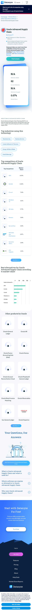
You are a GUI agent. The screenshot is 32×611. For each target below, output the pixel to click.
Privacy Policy (18, 601)
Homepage (4, 17)
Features (16, 560)
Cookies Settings (16, 608)
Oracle (14, 52)
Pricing (16, 565)
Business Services (19, 139)
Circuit (11, 192)
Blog (16, 569)
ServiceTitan (12, 226)
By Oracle (9, 35)
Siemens (11, 217)
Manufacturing (6, 139)
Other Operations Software (8, 18)
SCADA (11, 184)
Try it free (16, 529)
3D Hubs (11, 209)
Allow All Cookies (16, 604)
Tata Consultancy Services (15, 54)
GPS (10, 175)
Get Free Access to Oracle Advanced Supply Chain (16, 463)
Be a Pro (16, 554)
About (16, 573)
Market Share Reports (16, 581)
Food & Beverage (7, 154)
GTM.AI (7, 11)
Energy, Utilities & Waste (9, 149)
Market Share (12, 17)
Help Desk (16, 577)
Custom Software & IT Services (10, 144)
